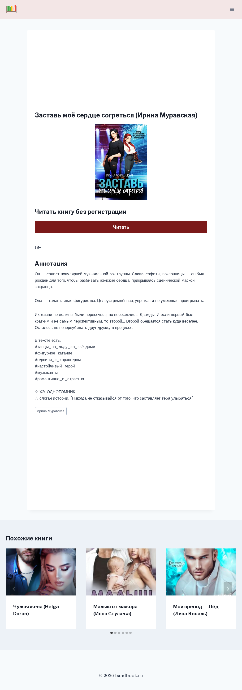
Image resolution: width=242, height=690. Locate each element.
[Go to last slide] (14, 588)
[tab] (111, 633)
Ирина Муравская (51, 411)
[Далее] (228, 588)
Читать (121, 227)
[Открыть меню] (232, 9)
